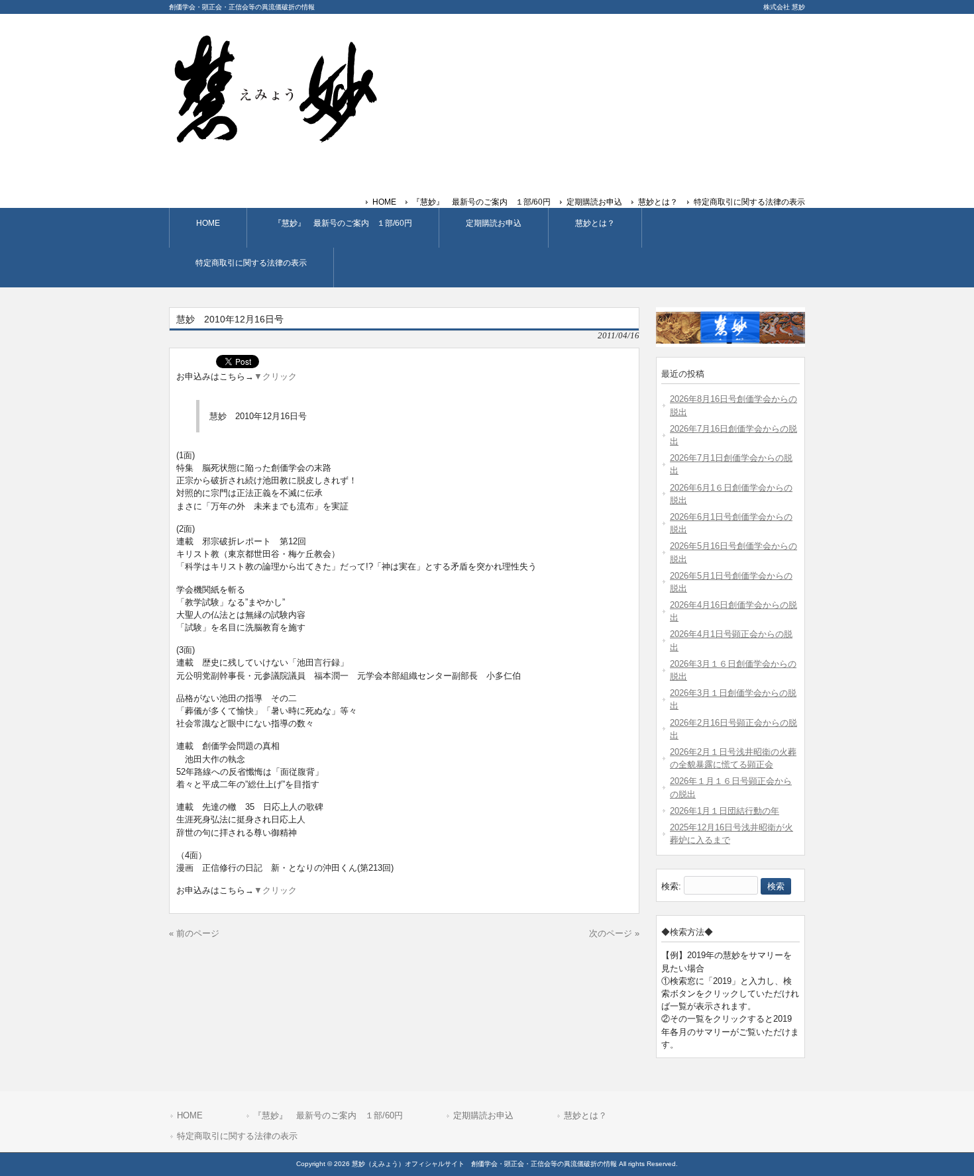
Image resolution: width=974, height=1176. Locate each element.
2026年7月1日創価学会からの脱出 (731, 464)
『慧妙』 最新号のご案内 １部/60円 (481, 202)
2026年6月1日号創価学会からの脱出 (731, 523)
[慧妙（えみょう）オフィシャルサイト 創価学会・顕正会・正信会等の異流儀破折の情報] (275, 138)
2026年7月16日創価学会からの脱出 (733, 435)
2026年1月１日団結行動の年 (724, 811)
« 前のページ (194, 933)
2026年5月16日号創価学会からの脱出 (733, 552)
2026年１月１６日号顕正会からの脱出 (731, 787)
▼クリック (275, 376)
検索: (671, 886)
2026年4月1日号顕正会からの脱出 (731, 640)
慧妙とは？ (658, 202)
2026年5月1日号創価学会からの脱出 (731, 582)
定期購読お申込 (594, 202)
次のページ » (614, 933)
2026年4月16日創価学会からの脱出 (733, 611)
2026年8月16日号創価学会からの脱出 (733, 405)
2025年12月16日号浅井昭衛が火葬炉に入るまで (731, 833)
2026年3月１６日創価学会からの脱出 (733, 670)
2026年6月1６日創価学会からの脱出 (731, 494)
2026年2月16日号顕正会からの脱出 (733, 729)
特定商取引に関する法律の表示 (749, 202)
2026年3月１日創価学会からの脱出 (733, 699)
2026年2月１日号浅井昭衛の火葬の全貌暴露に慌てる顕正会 (733, 758)
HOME (384, 202)
